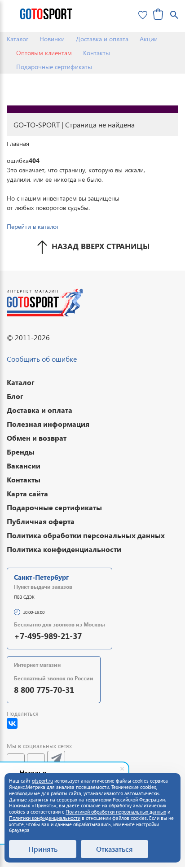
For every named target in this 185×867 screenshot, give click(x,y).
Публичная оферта (41, 521)
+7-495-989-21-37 (48, 635)
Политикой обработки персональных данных (116, 811)
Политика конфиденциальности (64, 549)
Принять (42, 849)
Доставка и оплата (102, 39)
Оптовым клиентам (44, 52)
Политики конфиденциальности (44, 818)
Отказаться (114, 849)
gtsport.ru (42, 781)
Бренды (21, 451)
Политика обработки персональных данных (86, 535)
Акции (149, 39)
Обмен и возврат (36, 437)
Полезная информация (48, 424)
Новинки (52, 39)
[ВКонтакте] (12, 723)
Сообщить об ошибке (42, 358)
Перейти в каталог (33, 226)
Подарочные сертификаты (54, 66)
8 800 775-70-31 (44, 689)
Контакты (96, 52)
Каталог (17, 39)
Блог (15, 396)
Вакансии (23, 465)
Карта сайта (27, 493)
